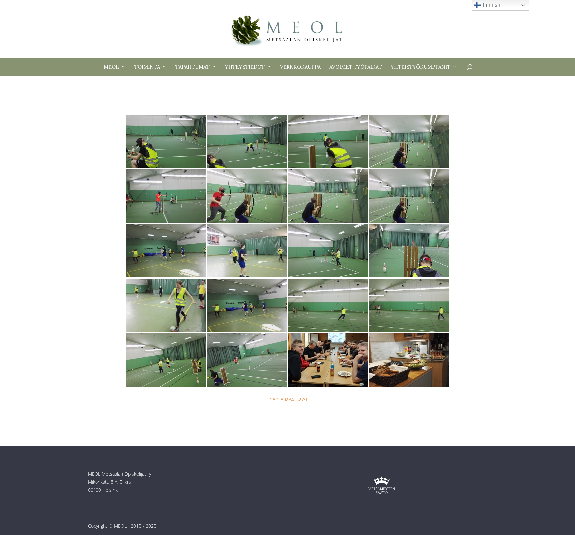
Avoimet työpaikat (355, 67)
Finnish (490, 5)
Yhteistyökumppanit (420, 67)
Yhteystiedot (245, 67)
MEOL (111, 67)
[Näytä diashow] (287, 399)
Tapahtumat (192, 67)
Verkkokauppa (300, 67)
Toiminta (147, 67)
